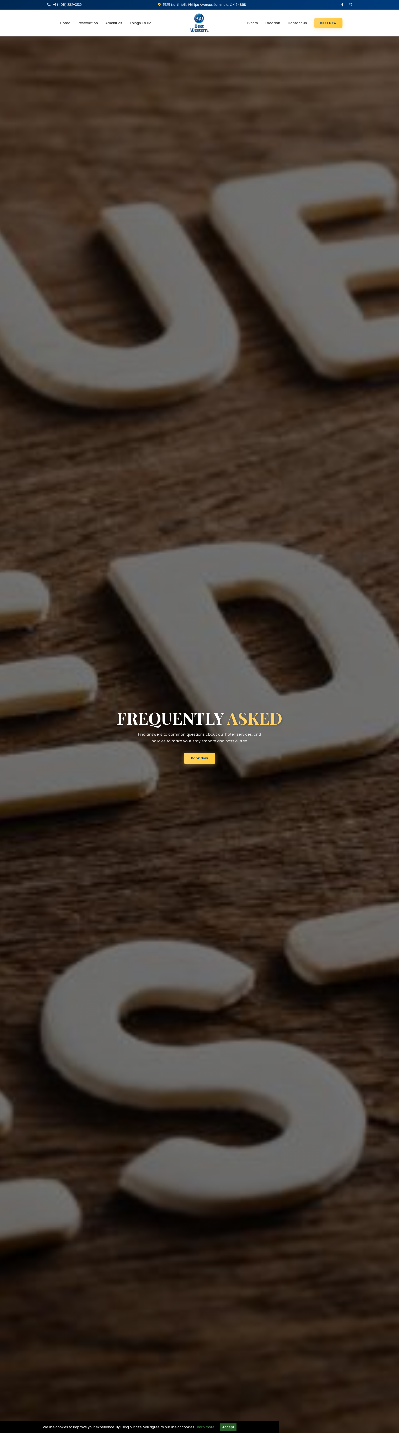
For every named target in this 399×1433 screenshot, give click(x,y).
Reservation (88, 23)
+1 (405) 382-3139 (67, 4)
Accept (228, 1427)
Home (65, 23)
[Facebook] (342, 4)
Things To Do (140, 23)
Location (272, 23)
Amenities (113, 23)
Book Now (328, 23)
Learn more (205, 1427)
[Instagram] (350, 4)
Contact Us (297, 23)
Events (252, 23)
